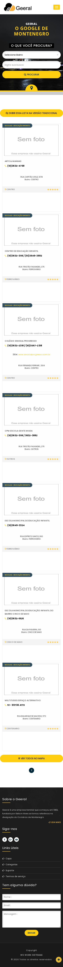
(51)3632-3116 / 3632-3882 (22, 435)
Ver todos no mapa (33, 758)
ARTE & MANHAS (13, 161)
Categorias (10, 864)
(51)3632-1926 (15, 618)
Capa (7, 858)
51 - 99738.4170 (16, 705)
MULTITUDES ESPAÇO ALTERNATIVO (23, 700)
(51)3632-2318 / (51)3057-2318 (24, 345)
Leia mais (56, 822)
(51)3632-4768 (15, 165)
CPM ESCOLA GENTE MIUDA (19, 430)
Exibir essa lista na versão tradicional (33, 113)
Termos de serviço (15, 876)
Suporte (9, 870)
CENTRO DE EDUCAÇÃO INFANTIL (21, 251)
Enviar (31, 932)
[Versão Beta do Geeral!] (17, 7)
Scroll (59, 960)
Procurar (33, 74)
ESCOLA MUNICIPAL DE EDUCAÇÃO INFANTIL (27, 520)
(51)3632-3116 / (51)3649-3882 (24, 255)
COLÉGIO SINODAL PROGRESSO (21, 340)
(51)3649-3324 (16, 525)
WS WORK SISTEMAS (31, 954)
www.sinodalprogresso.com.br (34, 354)
